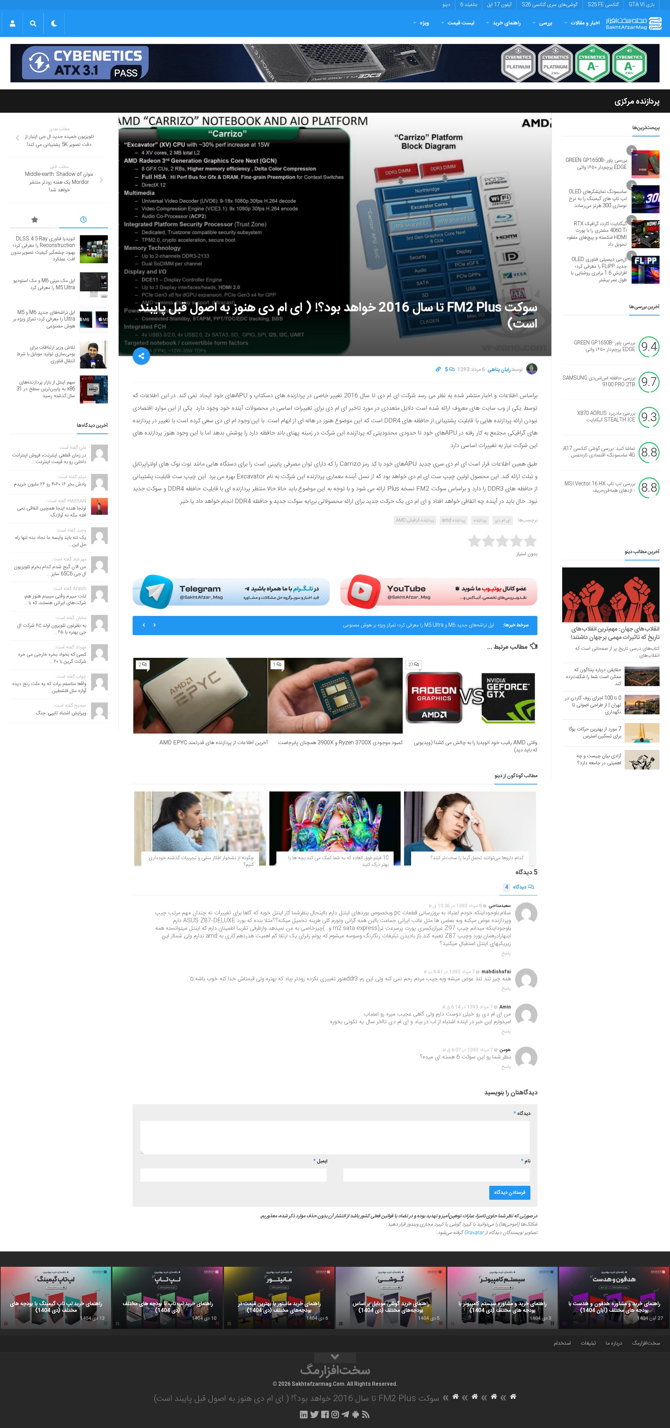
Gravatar (474, 1233)
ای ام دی (503, 520)
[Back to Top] (335, 1358)
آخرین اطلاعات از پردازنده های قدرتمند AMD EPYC (213, 742)
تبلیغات (588, 1343)
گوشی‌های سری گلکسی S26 (550, 5)
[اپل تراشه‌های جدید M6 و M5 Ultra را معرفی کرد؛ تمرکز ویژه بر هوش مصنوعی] (94, 320)
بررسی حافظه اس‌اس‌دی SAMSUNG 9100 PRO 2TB (599, 381)
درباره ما (614, 1343)
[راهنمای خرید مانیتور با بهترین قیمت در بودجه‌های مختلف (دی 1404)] (279, 1298)
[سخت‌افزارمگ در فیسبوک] (325, 1414)
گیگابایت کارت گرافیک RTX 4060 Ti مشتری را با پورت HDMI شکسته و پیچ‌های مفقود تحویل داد (596, 234)
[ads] (335, 63)
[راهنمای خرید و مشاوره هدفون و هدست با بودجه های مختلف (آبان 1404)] (614, 1298)
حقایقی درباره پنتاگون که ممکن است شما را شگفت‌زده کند (593, 677)
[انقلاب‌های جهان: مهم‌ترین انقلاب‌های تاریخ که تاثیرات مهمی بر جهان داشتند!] (611, 594)
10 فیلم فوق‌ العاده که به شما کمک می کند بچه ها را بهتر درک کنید (338, 861)
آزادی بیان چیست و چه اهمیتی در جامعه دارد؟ (598, 759)
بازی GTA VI (641, 5)
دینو (446, 5)
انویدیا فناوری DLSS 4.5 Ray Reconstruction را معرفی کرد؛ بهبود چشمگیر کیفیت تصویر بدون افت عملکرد (43, 249)
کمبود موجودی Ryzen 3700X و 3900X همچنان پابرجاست (340, 742)
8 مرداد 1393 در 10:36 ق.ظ (455, 906)
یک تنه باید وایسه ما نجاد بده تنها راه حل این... (50, 541)
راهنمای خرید (507, 23)
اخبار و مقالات (585, 23)
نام (525, 1161)
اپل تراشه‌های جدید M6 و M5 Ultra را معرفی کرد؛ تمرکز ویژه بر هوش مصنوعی (418, 625)
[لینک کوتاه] (438, 370)
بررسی (545, 23)
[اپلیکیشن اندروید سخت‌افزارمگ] (355, 1414)
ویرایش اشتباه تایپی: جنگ (61, 713)
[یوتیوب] (438, 591)
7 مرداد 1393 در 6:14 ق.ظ (467, 1007)
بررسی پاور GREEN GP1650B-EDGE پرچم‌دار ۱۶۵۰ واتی (596, 164)
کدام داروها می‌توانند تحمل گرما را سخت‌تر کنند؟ (477, 858)
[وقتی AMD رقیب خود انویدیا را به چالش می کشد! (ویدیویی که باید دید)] (470, 696)
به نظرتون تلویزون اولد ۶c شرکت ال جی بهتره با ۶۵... (51, 629)
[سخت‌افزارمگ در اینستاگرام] (335, 1414)
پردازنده (480, 520)
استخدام (562, 1343)
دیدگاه (515, 887)
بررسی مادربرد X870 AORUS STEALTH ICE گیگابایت (606, 417)
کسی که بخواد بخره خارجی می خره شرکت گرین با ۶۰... (52, 658)
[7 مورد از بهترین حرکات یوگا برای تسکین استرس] (642, 733)
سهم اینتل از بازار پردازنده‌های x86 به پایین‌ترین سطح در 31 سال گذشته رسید (45, 389)
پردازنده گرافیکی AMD (415, 520)
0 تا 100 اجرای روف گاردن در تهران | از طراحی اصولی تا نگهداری (593, 705)
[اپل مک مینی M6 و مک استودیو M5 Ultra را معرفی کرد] (94, 285)
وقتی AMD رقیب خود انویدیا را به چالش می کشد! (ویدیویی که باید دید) (475, 746)
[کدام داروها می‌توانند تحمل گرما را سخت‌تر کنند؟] (470, 828)
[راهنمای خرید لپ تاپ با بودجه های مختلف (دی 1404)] (167, 1298)
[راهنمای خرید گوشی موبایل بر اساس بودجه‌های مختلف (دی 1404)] (391, 1298)
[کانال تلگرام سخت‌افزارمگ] (345, 1414)
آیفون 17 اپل (499, 5)
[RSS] (366, 1414)
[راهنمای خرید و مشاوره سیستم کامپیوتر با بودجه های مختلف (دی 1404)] (502, 1298)
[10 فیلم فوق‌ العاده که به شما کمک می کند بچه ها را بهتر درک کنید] (335, 828)
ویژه (424, 23)
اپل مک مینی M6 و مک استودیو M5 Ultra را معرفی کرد (44, 284)
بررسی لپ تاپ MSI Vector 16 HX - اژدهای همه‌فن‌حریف (600, 487)
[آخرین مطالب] (83, 221)
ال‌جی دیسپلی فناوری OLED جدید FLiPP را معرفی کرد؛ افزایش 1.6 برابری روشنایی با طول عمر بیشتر (599, 269)
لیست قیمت (461, 23)
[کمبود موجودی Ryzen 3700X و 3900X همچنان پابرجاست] (335, 696)
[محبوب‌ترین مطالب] (34, 221)
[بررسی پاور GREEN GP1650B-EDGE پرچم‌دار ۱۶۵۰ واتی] (646, 164)
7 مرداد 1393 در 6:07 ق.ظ (467, 1050)
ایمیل (320, 1161)
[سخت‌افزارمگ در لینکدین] (303, 1414)
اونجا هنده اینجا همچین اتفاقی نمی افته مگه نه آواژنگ (51, 512)
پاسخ (506, 953)
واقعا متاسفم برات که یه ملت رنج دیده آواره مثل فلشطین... (49, 687)
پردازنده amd (453, 520)
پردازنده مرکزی (637, 101)
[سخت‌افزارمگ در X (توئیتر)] (314, 1414)
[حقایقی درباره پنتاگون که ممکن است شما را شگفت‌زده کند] (642, 676)
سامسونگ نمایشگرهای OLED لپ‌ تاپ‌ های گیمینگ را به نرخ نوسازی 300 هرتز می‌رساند (598, 199)
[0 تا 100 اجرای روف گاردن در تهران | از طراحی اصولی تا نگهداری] (642, 704)
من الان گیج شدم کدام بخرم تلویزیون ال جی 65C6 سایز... (50, 570)
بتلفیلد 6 (468, 5)
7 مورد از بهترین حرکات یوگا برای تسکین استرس (595, 733)
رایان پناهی (499, 370)
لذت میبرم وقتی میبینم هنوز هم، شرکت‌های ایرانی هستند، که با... (55, 600)
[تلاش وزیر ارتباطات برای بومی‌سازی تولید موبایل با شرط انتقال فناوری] (94, 355)
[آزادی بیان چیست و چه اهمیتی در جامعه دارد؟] (642, 759)
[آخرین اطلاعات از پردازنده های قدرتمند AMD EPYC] (200, 696)
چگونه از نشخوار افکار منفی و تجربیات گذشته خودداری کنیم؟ (201, 861)
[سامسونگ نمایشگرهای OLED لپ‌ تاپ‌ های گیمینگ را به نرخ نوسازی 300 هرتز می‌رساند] (646, 199)
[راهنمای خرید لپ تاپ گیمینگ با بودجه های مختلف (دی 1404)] (56, 1298)
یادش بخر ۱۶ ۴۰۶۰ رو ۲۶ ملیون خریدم (50, 484)
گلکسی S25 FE (603, 5)
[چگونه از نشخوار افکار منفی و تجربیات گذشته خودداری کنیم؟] (200, 828)
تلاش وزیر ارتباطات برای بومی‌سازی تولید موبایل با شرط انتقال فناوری (45, 354)
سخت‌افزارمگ (646, 1343)
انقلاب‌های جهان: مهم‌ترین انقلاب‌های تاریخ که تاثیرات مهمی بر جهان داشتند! (615, 633)
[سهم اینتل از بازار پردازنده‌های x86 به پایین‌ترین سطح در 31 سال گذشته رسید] (94, 389)
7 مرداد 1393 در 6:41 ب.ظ (449, 972)
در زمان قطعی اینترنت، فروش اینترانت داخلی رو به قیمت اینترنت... (49, 459)
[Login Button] (12, 23)
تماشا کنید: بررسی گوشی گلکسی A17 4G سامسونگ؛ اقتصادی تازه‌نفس (599, 452)
